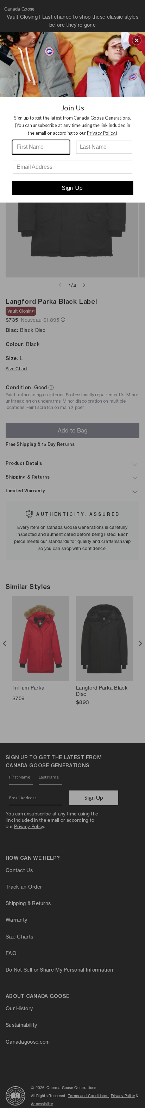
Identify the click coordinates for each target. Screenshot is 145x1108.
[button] (136, 40)
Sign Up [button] (72, 187)
